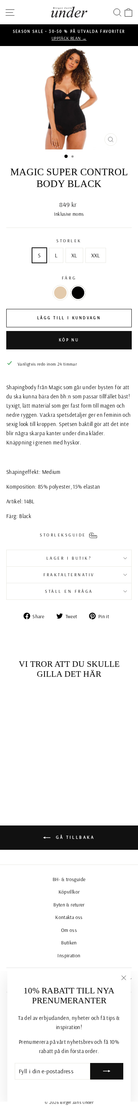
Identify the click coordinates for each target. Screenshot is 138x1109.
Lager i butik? (69, 558)
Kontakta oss (68, 917)
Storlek (69, 240)
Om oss (69, 930)
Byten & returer (69, 904)
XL (74, 255)
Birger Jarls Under (76, 1102)
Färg (69, 278)
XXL (95, 255)
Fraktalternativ (69, 574)
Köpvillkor (69, 891)
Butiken (69, 942)
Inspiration (68, 955)
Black (78, 292)
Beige (60, 292)
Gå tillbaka (74, 837)
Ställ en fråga (69, 591)
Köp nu (69, 339)
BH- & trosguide (69, 879)
